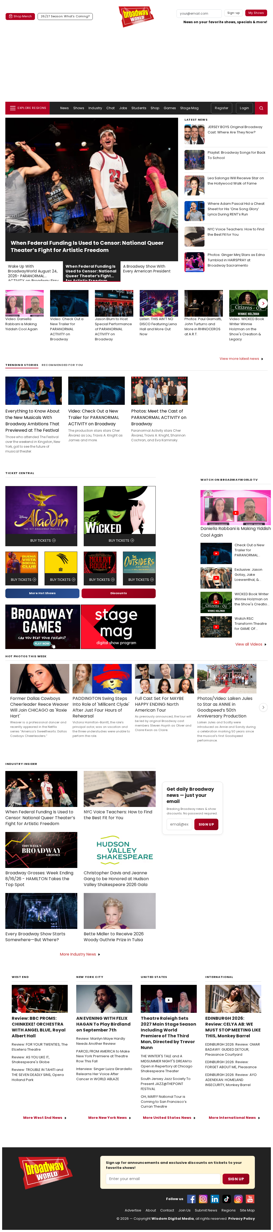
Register (221, 108)
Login (244, 108)
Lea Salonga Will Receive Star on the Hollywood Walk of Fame (236, 181)
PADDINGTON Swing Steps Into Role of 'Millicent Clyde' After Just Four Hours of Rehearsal (101, 707)
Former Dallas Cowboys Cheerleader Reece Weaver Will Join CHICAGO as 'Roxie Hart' (39, 707)
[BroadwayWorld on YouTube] (250, 1199)
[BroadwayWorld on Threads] (238, 1199)
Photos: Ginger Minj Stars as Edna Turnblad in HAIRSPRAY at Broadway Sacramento (236, 260)
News (64, 108)
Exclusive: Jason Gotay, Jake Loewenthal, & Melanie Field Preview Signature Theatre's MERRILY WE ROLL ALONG (253, 574)
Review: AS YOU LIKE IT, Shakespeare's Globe (31, 1060)
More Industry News (78, 954)
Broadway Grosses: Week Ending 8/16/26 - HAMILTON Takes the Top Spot (39, 879)
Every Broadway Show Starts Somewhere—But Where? (35, 937)
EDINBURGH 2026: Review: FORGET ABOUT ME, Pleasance (231, 1065)
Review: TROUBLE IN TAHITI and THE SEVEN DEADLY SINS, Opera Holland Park (38, 1074)
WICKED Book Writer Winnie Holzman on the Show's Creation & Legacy (252, 599)
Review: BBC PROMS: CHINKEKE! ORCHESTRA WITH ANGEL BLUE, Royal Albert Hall (39, 1027)
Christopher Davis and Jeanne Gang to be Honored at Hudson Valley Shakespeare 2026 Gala (116, 879)
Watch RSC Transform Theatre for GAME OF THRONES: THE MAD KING (251, 623)
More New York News (107, 1117)
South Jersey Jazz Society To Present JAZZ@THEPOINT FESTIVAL (166, 1083)
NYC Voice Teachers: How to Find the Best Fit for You (236, 232)
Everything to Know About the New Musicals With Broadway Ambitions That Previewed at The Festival (32, 420)
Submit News (206, 1210)
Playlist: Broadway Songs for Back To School (237, 155)
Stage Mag (189, 108)
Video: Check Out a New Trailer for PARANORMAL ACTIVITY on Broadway (93, 417)
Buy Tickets (40, 540)
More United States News (167, 1117)
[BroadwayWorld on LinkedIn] (215, 1199)
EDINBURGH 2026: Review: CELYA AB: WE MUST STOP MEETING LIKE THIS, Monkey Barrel (233, 1027)
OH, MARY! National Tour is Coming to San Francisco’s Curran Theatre (164, 1101)
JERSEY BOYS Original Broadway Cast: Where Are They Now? (235, 129)
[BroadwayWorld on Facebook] (191, 1199)
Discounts (118, 593)
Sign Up (236, 1179)
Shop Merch (23, 16)
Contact (167, 1210)
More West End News (42, 1117)
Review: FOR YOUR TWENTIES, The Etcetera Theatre (40, 1047)
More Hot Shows (42, 593)
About (151, 1210)
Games (170, 108)
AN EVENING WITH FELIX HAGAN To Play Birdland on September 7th (103, 1024)
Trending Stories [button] (21, 365)
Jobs (123, 108)
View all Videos (248, 644)
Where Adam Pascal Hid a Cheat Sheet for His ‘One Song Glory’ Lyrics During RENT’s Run (236, 209)
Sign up (206, 824)
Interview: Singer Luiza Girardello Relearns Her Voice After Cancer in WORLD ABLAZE (104, 1074)
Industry (95, 108)
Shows (79, 108)
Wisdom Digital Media (172, 1218)
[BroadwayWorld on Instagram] (203, 1199)
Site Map (247, 1210)
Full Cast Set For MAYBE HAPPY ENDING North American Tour (159, 704)
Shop (155, 108)
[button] (261, 108)
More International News (232, 1117)
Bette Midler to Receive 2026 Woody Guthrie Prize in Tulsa (114, 937)
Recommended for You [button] (62, 365)
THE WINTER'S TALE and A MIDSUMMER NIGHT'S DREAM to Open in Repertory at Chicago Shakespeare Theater (166, 1064)
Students (138, 108)
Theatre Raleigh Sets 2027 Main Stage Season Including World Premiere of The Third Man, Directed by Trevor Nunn (168, 1033)
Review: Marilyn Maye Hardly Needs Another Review (100, 1041)
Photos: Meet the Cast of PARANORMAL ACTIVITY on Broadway (158, 417)
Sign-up (233, 13)
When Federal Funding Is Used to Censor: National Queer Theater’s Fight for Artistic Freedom (40, 818)
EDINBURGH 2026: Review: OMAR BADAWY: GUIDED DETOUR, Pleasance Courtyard (232, 1049)
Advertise (133, 1210)
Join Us (184, 1210)
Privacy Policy (241, 1218)
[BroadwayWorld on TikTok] (226, 1199)
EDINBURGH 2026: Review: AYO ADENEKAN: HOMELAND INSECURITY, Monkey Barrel (231, 1079)
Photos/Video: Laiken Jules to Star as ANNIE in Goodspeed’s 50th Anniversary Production (224, 707)
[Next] (263, 303)
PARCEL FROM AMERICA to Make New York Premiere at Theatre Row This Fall (103, 1056)
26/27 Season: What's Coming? (65, 16)
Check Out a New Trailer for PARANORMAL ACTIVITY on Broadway (249, 550)
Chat (110, 108)
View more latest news (239, 358)
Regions (229, 1210)
